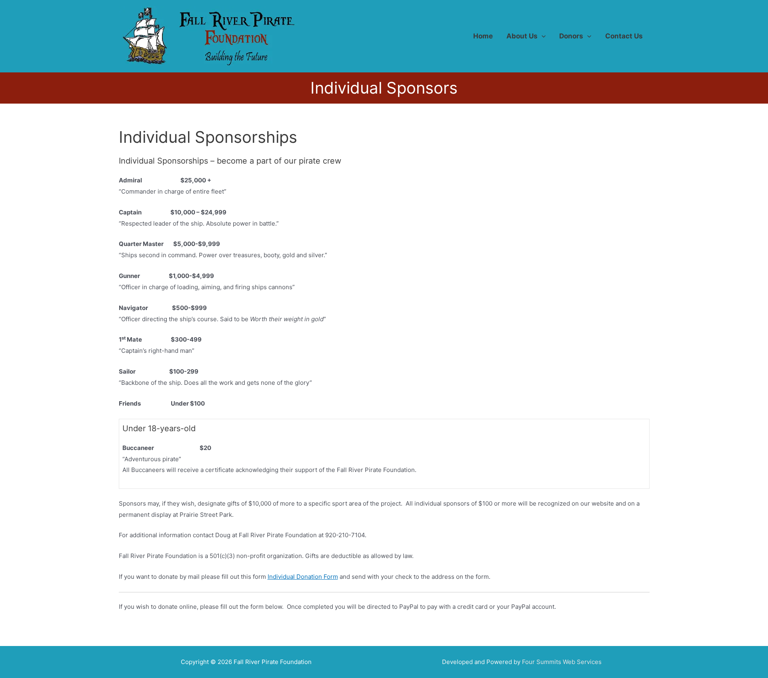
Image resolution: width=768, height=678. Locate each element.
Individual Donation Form (303, 576)
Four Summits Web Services (562, 662)
